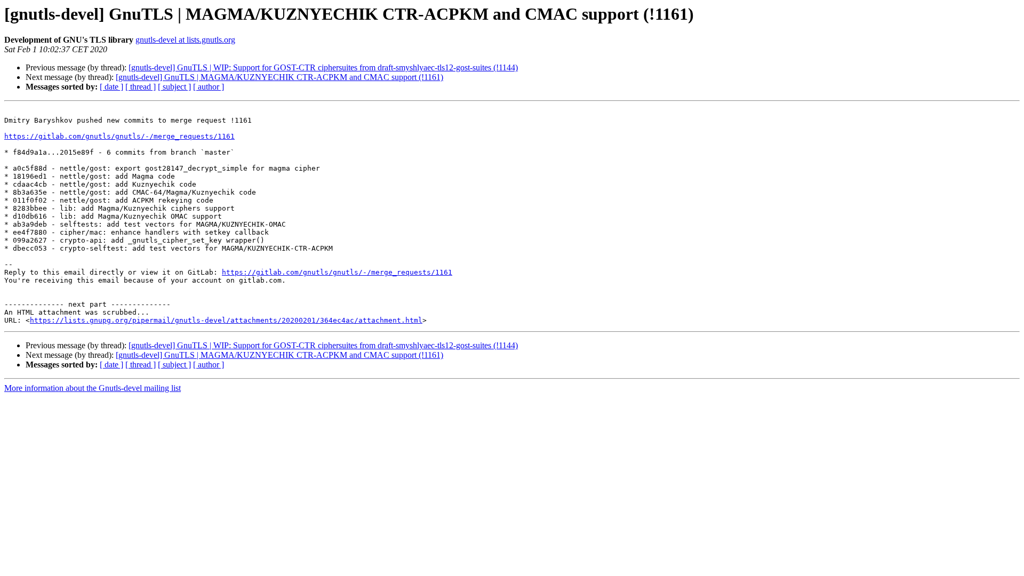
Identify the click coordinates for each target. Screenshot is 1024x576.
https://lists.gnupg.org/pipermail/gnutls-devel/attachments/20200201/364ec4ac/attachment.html (226, 320)
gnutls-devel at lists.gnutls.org (185, 39)
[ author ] (208, 86)
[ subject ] (174, 86)
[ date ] (111, 86)
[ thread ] (140, 86)
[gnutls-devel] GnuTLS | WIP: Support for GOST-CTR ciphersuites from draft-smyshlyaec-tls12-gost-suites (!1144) (323, 67)
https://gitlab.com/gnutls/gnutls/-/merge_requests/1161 (119, 136)
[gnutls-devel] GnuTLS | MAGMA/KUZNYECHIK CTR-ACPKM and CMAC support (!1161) (279, 77)
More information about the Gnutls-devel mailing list (92, 388)
